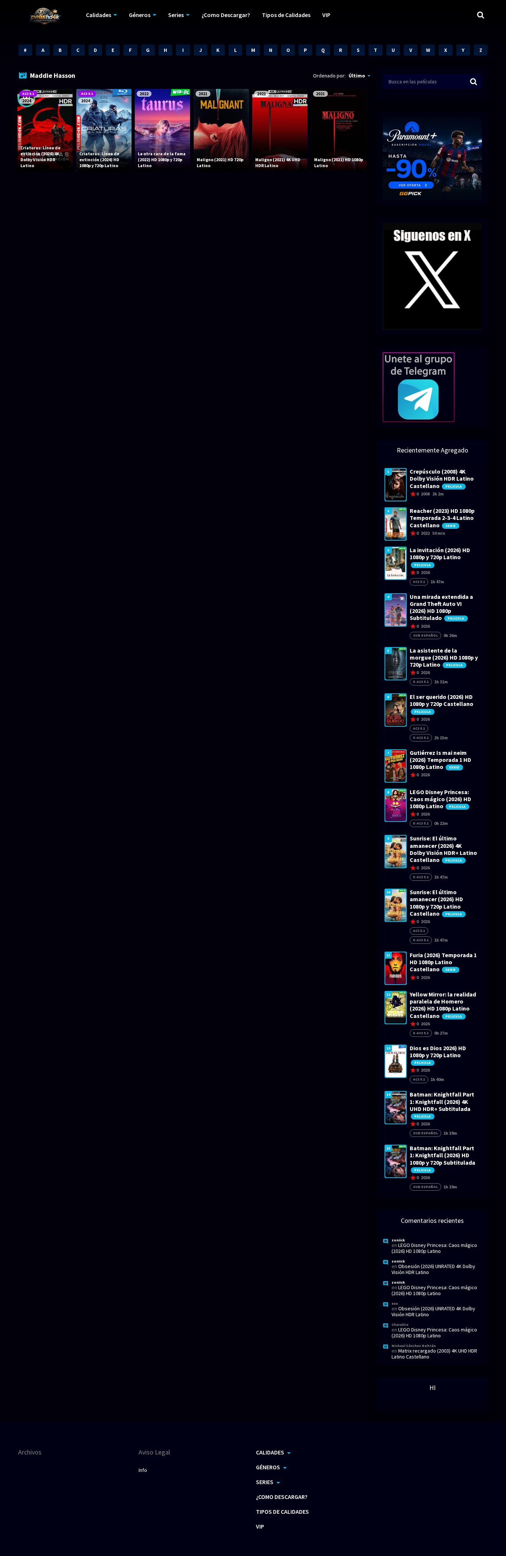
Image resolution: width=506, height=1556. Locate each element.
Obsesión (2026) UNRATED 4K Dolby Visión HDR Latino (433, 1269)
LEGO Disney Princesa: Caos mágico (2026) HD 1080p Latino (434, 1248)
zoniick (398, 1240)
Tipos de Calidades (286, 15)
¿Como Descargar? (226, 15)
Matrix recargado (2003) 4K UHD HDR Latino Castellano (434, 1353)
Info (143, 1470)
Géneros (139, 15)
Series (176, 15)
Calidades (98, 15)
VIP (326, 15)
